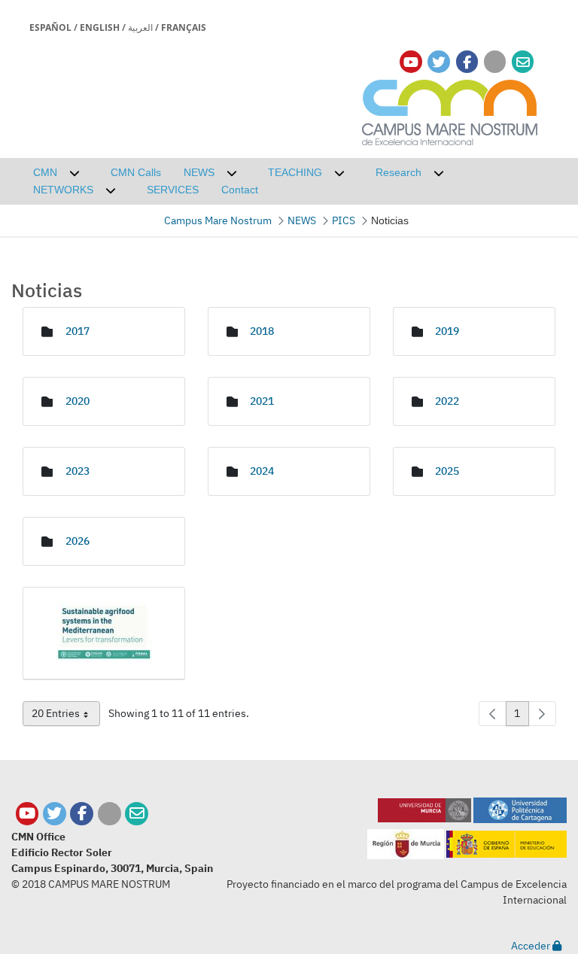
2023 (77, 471)
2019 (447, 331)
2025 (447, 471)
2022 (447, 401)
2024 (262, 471)
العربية (140, 27)
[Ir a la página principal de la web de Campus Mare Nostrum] (450, 110)
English (100, 27)
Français (183, 27)
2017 (77, 331)
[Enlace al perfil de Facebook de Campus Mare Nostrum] (467, 62)
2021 (262, 401)
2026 (77, 541)
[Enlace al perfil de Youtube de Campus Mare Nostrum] (410, 62)
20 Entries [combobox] (66, 716)
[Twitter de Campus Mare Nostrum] (54, 813)
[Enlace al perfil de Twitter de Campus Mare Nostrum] (439, 62)
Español (50, 27)
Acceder (531, 945)
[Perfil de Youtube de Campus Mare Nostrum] (27, 813)
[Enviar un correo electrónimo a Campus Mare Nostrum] (523, 62)
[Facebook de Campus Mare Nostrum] (81, 813)
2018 (262, 331)
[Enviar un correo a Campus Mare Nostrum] (136, 813)
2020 (77, 401)
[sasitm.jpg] (104, 633)
